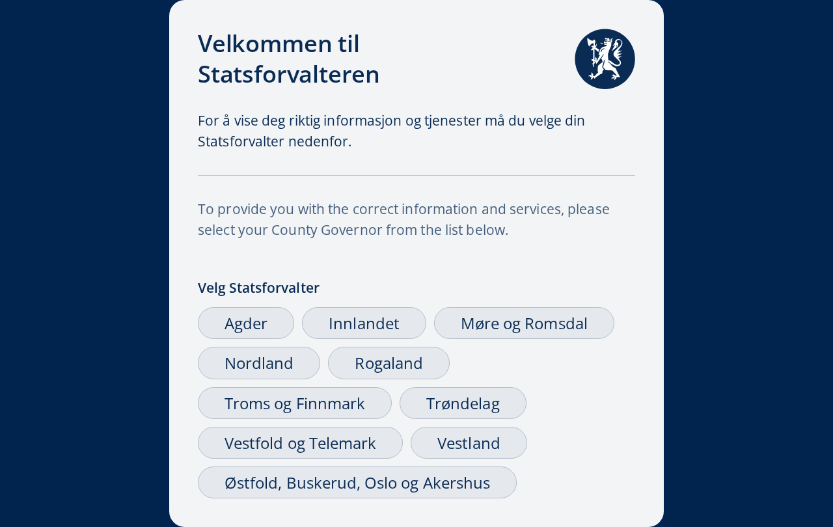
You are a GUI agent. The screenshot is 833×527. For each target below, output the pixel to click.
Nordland (259, 362)
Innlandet (364, 323)
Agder (246, 323)
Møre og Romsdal (524, 323)
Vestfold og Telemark (300, 442)
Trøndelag (463, 403)
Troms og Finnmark (295, 403)
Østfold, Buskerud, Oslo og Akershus (357, 482)
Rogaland (388, 362)
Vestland (468, 442)
